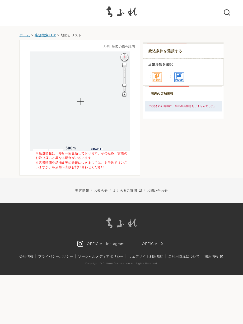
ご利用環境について (184, 256)
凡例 (106, 46)
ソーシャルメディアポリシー (101, 256)
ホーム (24, 35)
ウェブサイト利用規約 (146, 256)
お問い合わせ (157, 190)
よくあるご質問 (127, 190)
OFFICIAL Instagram (105, 244)
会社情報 (26, 256)
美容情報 (82, 190)
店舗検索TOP (45, 35)
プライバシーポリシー (55, 256)
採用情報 (214, 256)
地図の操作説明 (123, 46)
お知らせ (101, 190)
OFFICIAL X (152, 244)
